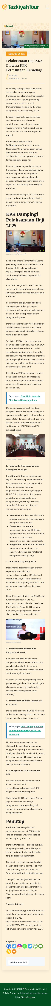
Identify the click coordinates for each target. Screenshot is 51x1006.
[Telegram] (30, 946)
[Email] (40, 946)
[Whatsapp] (24, 946)
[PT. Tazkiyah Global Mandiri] (20, 7)
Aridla (14, 75)
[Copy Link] (8, 951)
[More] (14, 951)
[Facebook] (8, 946)
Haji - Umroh (21, 78)
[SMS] (35, 946)
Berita (12, 78)
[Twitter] (14, 946)
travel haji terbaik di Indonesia (28, 873)
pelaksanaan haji (18, 962)
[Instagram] (19, 946)
